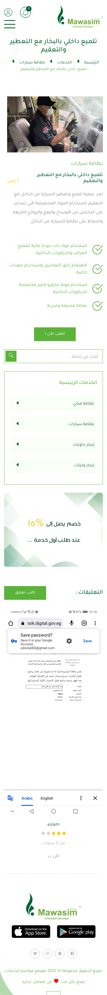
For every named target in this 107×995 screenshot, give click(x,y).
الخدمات (64, 63)
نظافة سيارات (31, 63)
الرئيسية (91, 63)
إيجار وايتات (84, 466)
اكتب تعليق (25, 593)
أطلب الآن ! (55, 334)
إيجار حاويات (83, 445)
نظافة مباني (83, 404)
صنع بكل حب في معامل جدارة (53, 982)
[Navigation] (9, 24)
